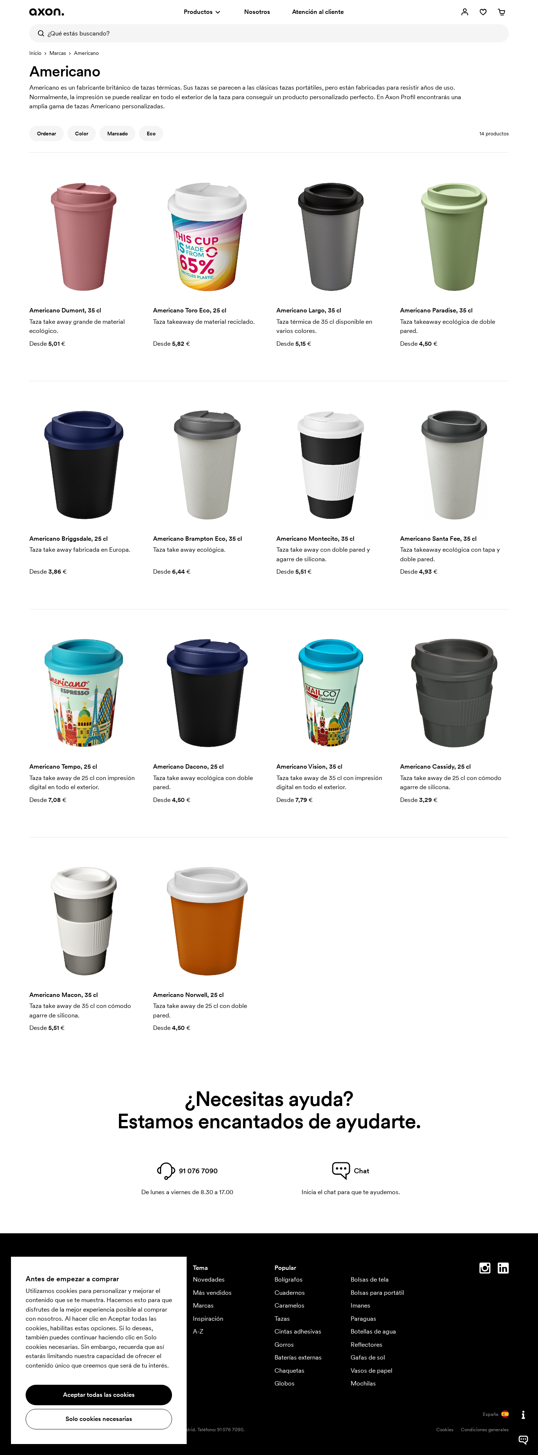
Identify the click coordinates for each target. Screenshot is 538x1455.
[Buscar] (38, 33)
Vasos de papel (371, 1370)
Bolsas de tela (370, 1279)
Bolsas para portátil (377, 1293)
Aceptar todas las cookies (99, 1395)
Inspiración (208, 1319)
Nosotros (257, 12)
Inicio (35, 53)
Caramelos (289, 1305)
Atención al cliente (318, 12)
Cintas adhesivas (297, 1331)
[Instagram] (484, 1269)
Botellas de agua (373, 1331)
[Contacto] (523, 1415)
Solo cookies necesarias (99, 1419)
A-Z (198, 1331)
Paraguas (363, 1319)
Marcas (57, 53)
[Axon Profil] (46, 12)
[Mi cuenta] (464, 12)
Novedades (209, 1279)
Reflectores (366, 1344)
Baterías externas (298, 1357)
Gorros (284, 1344)
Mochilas (363, 1383)
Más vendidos (212, 1293)
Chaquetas (289, 1370)
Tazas (282, 1319)
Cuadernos (289, 1293)
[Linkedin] (503, 1269)
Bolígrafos (288, 1279)
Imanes (360, 1305)
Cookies (444, 1429)
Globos (284, 1383)
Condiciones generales (485, 1429)
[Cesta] (501, 12)
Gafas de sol (368, 1357)
